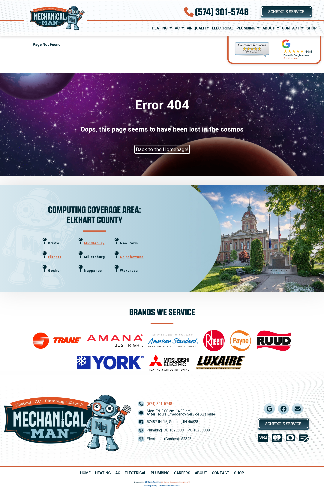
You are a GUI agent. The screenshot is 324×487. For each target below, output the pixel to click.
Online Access (153, 482)
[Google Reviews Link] (269, 409)
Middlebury (94, 243)
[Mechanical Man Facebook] (283, 409)
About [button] (269, 28)
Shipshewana (132, 257)
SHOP (239, 473)
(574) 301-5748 (222, 11)
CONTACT (221, 473)
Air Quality (198, 28)
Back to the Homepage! (162, 149)
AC (117, 473)
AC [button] (178, 28)
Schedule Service (286, 11)
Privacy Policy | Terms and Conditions (162, 486)
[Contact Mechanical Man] (297, 409)
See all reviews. (291, 58)
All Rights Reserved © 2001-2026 (175, 482)
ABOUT (201, 473)
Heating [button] (160, 28)
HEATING (103, 473)
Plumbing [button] (246, 28)
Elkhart (54, 257)
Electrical (223, 28)
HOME (85, 473)
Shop (312, 28)
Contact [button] (291, 28)
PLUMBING (160, 473)
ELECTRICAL (135, 473)
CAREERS (182, 473)
